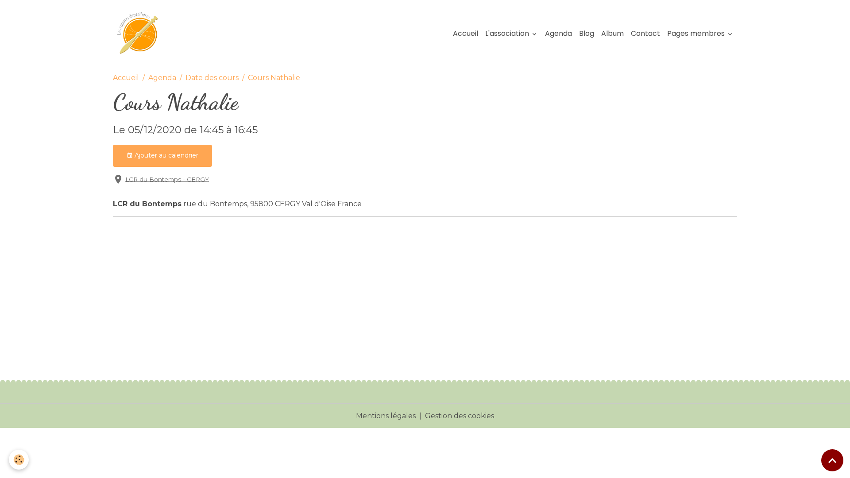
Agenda (558, 33)
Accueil (465, 33)
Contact (645, 33)
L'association (508, 33)
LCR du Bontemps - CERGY (167, 178)
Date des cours (212, 77)
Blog (586, 33)
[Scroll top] (832, 460)
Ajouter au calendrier (165, 155)
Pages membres (696, 33)
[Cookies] (19, 460)
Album (612, 33)
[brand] (141, 33)
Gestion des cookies (459, 416)
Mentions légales (386, 416)
